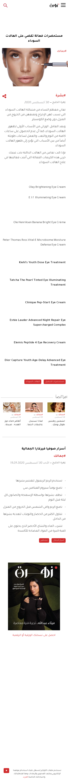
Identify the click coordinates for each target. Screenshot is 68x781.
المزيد (25, 777)
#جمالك (61, 415)
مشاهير (44, 540)
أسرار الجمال (58, 540)
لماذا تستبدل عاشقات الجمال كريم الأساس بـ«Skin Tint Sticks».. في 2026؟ (34, 423)
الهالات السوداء (33, 382)
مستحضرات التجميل (54, 382)
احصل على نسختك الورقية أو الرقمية (34, 635)
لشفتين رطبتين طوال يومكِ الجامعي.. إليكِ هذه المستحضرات (56, 423)
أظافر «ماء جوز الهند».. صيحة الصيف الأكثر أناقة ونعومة (13, 423)
